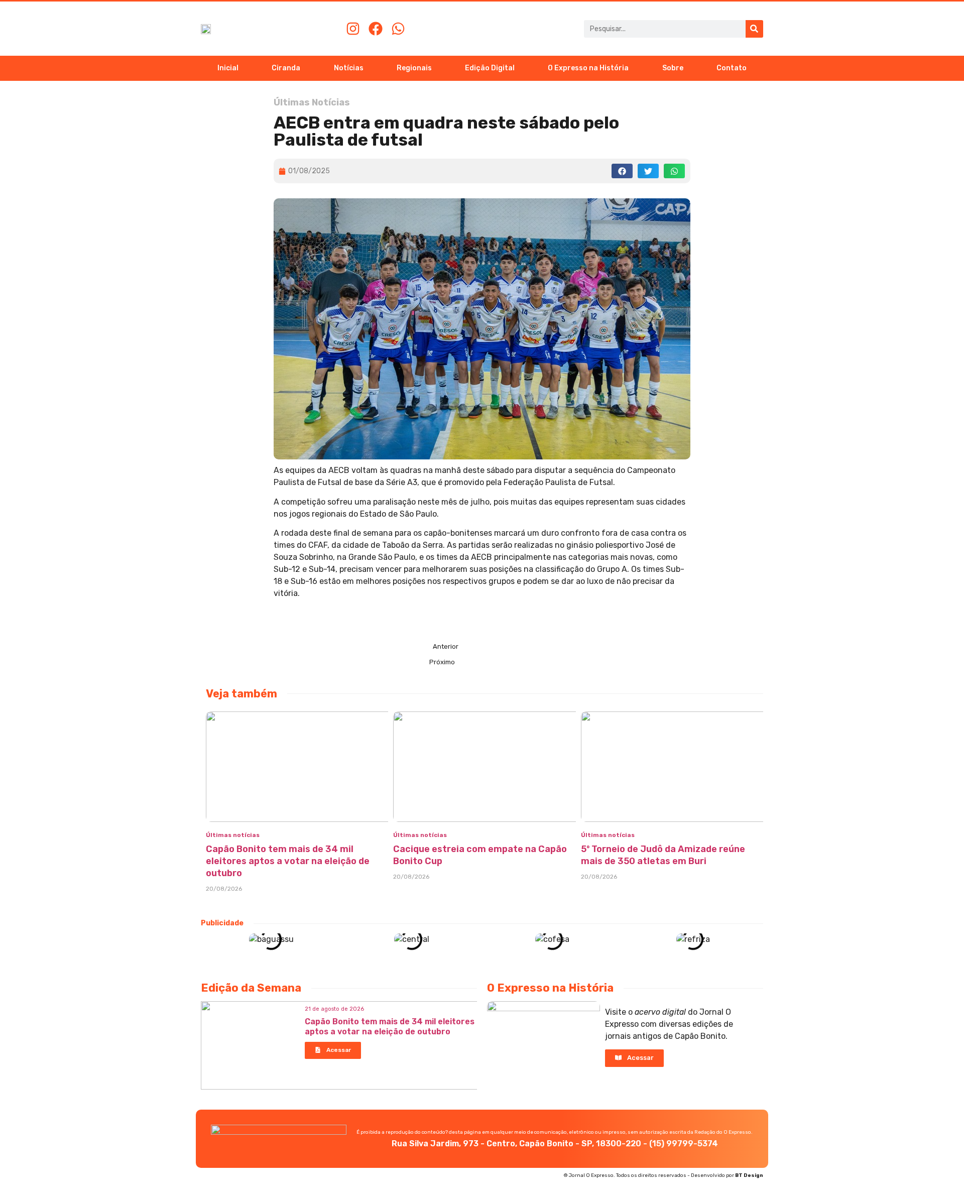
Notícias (349, 68)
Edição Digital (490, 68)
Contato (731, 68)
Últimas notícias (233, 834)
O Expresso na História (588, 68)
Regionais (414, 68)
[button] (622, 171)
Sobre (672, 68)
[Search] (754, 29)
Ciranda (286, 68)
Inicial (227, 68)
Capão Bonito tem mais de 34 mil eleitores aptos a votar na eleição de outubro (288, 861)
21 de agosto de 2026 (334, 1009)
